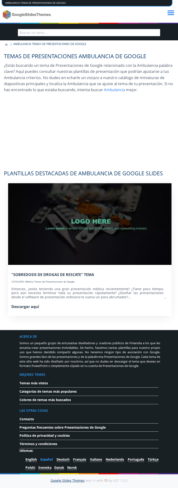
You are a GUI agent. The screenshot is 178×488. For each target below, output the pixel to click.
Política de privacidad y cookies (44, 435)
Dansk (59, 467)
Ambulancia (114, 89)
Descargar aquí (25, 306)
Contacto (26, 419)
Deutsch (63, 459)
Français (79, 459)
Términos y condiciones (38, 444)
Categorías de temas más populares (48, 391)
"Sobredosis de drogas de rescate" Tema (52, 274)
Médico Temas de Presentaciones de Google (50, 281)
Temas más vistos (33, 383)
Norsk (72, 467)
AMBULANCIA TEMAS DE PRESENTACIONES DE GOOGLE (35, 2)
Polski (30, 467)
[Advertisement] (89, 133)
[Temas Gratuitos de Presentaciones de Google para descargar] (27, 14)
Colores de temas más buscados (45, 400)
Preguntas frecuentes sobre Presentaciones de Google (62, 427)
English (31, 459)
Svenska (44, 467)
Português (136, 459)
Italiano (96, 459)
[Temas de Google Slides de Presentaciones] (6, 44)
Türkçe (153, 459)
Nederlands (115, 459)
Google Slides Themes (68, 480)
